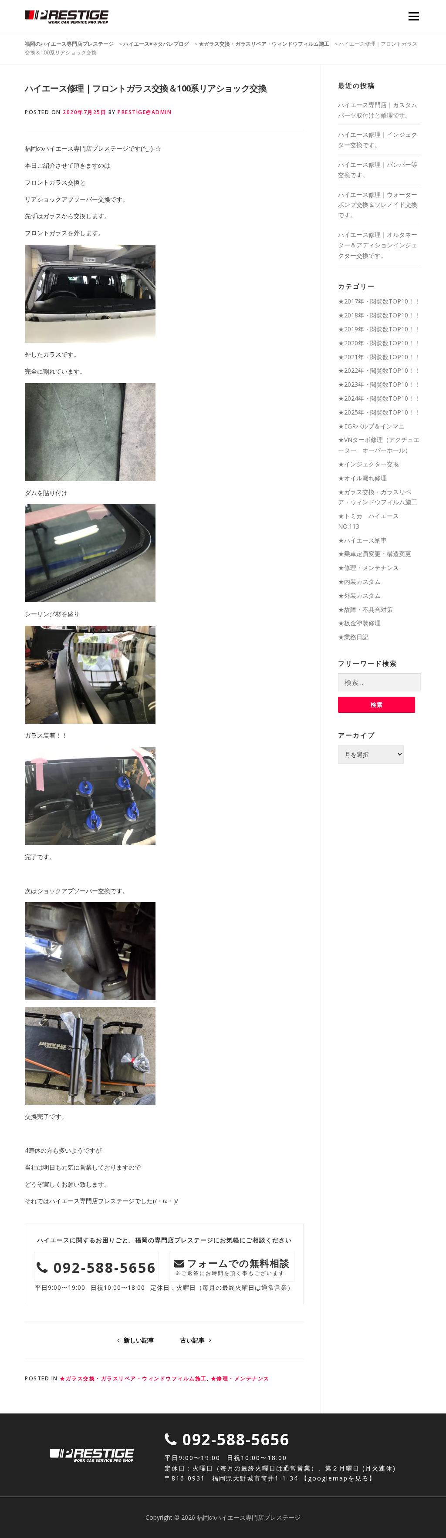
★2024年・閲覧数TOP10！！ (379, 398)
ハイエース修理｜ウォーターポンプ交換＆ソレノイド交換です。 (377, 204)
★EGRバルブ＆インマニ (371, 426)
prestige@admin (145, 112)
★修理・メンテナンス (240, 1378)
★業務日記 (353, 637)
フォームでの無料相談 (232, 1266)
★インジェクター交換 (368, 464)
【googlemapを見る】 (338, 1478)
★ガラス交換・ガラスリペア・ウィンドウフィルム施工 (133, 1378)
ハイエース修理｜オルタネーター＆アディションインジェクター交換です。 (377, 245)
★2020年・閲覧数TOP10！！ (379, 343)
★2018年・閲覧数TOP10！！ (379, 315)
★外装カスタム (359, 595)
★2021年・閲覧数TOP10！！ (379, 357)
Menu (413, 16)
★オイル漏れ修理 (362, 478)
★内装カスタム (359, 581)
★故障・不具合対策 (365, 609)
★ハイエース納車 (362, 540)
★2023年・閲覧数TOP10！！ (379, 384)
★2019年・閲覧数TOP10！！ (379, 329)
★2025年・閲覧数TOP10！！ (379, 412)
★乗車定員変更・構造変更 (374, 554)
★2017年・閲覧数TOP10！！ (379, 301)
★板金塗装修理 (359, 623)
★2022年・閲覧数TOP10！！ (379, 370)
